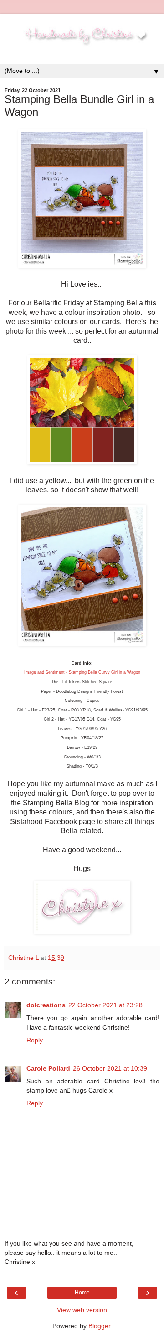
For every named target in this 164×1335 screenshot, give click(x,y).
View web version (82, 1310)
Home (82, 1292)
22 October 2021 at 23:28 (105, 1005)
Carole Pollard (48, 1068)
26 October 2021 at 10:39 (110, 1068)
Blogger (99, 1326)
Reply (34, 1040)
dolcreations (46, 1005)
